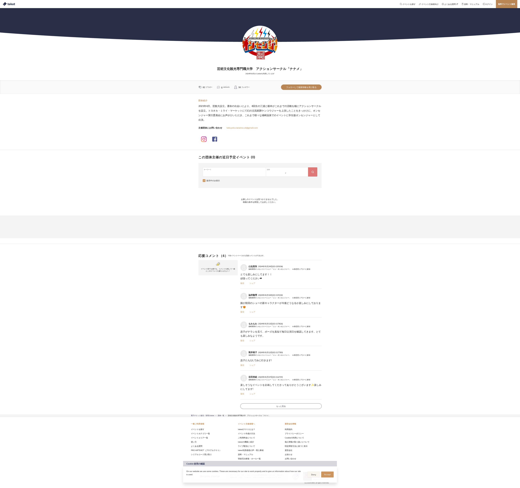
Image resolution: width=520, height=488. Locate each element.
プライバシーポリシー (294, 433)
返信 (242, 283)
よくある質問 (196, 446)
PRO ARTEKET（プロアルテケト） (206, 450)
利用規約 (288, 429)
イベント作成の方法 (246, 433)
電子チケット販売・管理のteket (202, 415)
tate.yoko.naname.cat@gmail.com (242, 127)
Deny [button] (313, 475)
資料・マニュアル (245, 454)
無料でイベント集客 (506, 4)
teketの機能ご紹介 (246, 442)
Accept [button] (327, 474)
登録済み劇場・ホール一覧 (249, 458)
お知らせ (288, 454)
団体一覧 (221, 415)
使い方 (194, 442)
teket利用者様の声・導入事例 (251, 450)
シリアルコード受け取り (201, 454)
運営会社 (288, 450)
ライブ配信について (246, 446)
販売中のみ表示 (213, 180)
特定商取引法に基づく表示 (296, 446)
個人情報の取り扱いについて (297, 442)
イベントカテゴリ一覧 (200, 433)
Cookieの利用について (294, 437)
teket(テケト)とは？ (246, 429)
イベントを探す (197, 429)
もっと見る (281, 406)
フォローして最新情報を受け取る (301, 87)
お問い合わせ (290, 458)
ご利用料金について (246, 437)
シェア (252, 283)
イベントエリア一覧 (199, 437)
